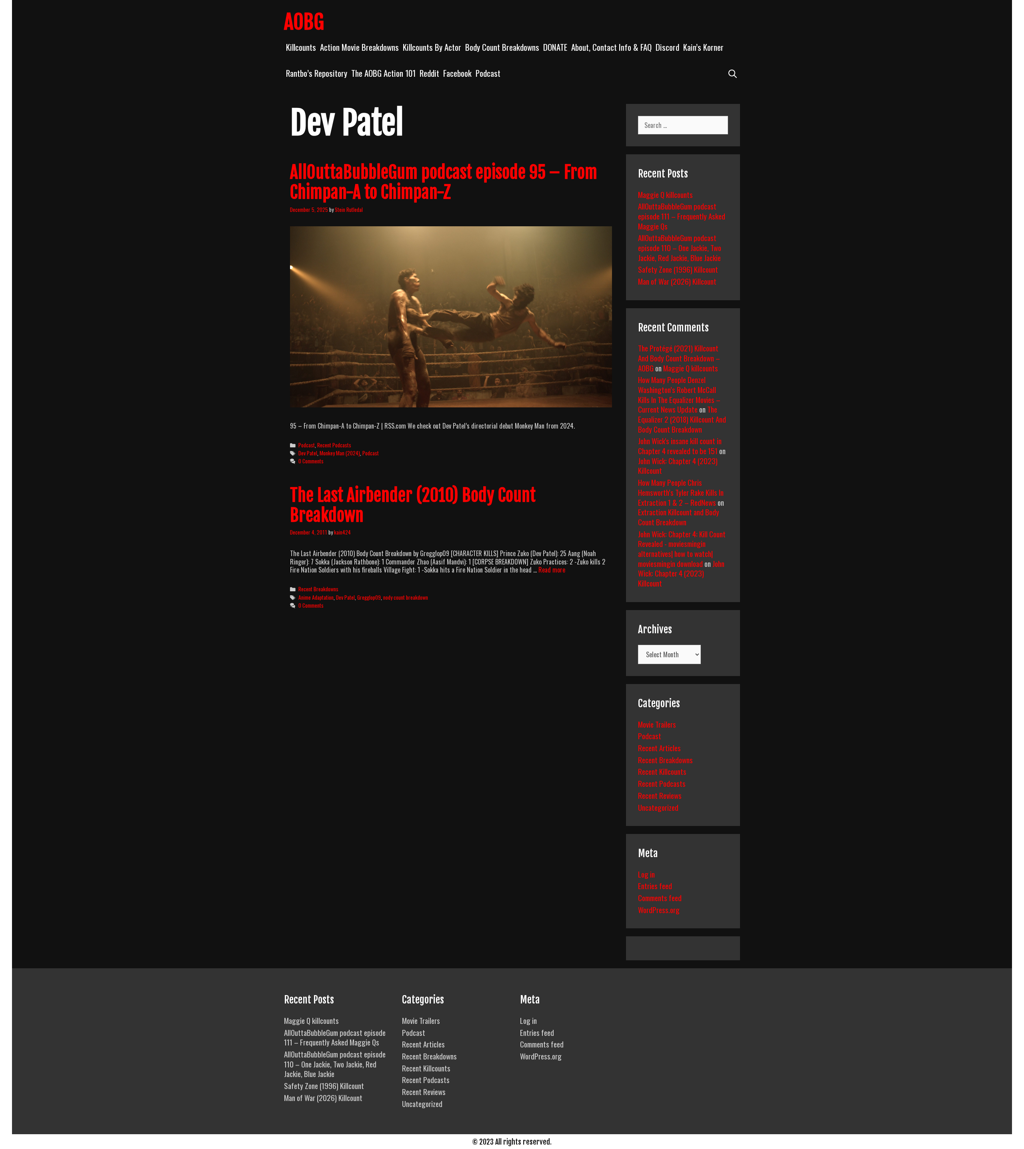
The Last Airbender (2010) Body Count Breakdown (413, 505)
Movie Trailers (657, 724)
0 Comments (311, 461)
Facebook (457, 73)
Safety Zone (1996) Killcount (678, 269)
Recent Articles (659, 747)
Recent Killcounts (662, 771)
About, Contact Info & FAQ (611, 47)
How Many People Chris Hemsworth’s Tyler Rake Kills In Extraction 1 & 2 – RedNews (681, 492)
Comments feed (660, 897)
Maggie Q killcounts (665, 194)
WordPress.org (659, 909)
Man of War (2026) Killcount (677, 281)
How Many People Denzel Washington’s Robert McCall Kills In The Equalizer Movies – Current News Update (679, 394)
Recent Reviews (660, 795)
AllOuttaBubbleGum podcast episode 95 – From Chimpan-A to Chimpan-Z (443, 182)
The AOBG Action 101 (383, 73)
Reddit (429, 73)
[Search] (732, 73)
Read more (551, 569)
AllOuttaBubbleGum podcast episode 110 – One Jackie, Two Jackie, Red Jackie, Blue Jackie (679, 247)
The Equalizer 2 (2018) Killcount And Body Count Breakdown (682, 418)
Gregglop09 (369, 597)
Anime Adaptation (316, 597)
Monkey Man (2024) (340, 453)
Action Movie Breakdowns (359, 47)
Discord (667, 47)
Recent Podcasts (334, 445)
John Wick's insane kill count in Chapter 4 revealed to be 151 (680, 445)
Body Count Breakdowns (502, 47)
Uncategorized (658, 807)
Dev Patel (307, 453)
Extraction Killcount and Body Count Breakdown (678, 516)
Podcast (488, 73)
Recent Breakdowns (318, 589)
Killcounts (301, 47)
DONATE (555, 47)
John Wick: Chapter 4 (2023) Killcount (678, 465)
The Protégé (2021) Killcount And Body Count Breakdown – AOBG (679, 357)
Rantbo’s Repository (316, 73)
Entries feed (655, 885)
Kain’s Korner (703, 47)
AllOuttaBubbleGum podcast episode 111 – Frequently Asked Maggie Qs (681, 215)
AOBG (304, 22)
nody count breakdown (405, 597)
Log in (646, 874)
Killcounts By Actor (432, 47)
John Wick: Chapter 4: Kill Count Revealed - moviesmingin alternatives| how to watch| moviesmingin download (682, 548)
